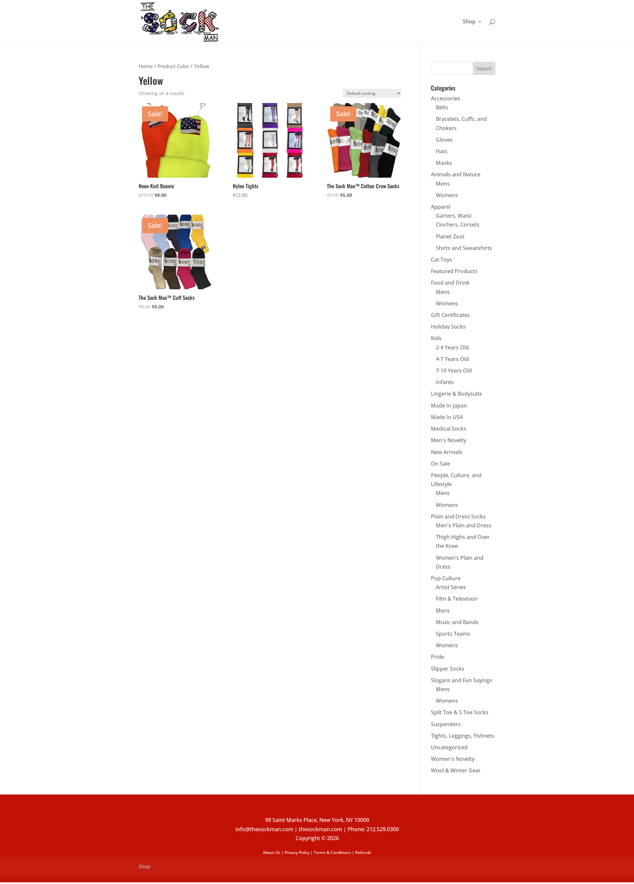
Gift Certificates (450, 315)
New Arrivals (446, 452)
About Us (271, 852)
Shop (469, 22)
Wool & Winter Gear (456, 770)
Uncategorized (449, 747)
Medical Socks (448, 428)
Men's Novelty (448, 440)
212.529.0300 (383, 829)
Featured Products (454, 271)
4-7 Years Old (452, 359)
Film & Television (456, 598)
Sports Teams (453, 633)
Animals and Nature (455, 174)
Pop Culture (446, 578)
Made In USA (447, 417)
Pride (437, 656)
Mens (443, 183)
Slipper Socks (447, 668)
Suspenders (446, 724)
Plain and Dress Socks (458, 516)
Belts (442, 107)
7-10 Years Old (454, 370)
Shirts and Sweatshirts (464, 248)
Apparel (440, 206)
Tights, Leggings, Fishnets (462, 735)
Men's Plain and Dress (463, 525)
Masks (444, 162)
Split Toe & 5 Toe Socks (459, 712)
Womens (447, 195)
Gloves (444, 139)
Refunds (363, 852)
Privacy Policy (297, 852)
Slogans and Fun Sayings (461, 680)
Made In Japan (449, 405)
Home (146, 66)
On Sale (440, 463)
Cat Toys (441, 259)
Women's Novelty (453, 758)
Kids (436, 338)
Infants (445, 382)
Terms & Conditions (332, 852)
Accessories (445, 98)
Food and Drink (450, 282)
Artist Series (451, 587)
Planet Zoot (450, 236)
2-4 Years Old (452, 347)
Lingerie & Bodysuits (456, 393)
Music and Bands (457, 622)
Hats (441, 151)
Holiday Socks (448, 326)
